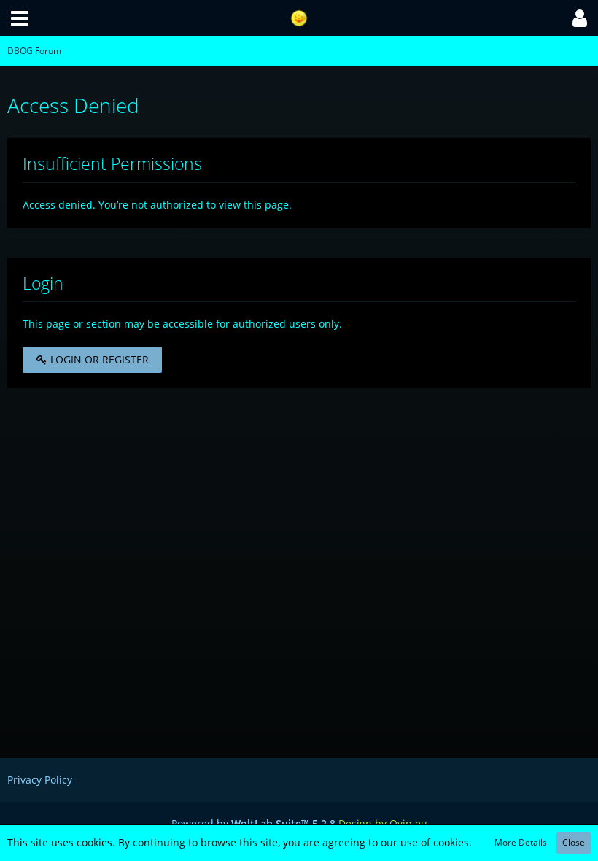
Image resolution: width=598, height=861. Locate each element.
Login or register (98, 359)
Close (573, 842)
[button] (19, 18)
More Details (520, 842)
